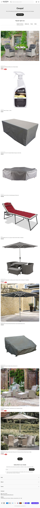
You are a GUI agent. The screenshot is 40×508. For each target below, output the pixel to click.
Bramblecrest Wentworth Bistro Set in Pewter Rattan (9, 66)
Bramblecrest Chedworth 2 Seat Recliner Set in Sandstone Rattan (11, 408)
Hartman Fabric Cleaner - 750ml (6, 110)
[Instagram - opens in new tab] (4, 503)
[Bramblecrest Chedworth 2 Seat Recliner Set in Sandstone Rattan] (20, 387)
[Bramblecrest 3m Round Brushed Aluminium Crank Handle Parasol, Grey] (20, 303)
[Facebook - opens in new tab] (2, 503)
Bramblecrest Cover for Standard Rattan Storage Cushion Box (11, 152)
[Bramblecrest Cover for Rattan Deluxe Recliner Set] (20, 345)
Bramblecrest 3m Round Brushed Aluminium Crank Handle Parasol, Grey (13, 323)
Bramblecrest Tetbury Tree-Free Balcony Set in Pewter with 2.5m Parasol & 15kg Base (15, 279)
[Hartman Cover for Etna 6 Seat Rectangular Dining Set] (20, 174)
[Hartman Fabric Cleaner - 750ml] (20, 89)
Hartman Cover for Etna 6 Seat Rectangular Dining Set (10, 195)
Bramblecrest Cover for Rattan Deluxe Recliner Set (9, 365)
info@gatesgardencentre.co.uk (8, 494)
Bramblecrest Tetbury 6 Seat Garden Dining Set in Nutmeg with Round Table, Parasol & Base (16, 451)
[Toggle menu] (1, 2)
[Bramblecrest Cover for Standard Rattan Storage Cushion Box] (20, 132)
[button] (22, 2)
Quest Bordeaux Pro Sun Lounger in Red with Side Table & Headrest (12, 237)
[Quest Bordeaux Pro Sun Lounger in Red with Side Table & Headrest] (20, 217)
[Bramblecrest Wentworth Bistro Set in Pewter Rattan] (20, 46)
